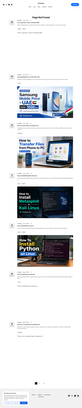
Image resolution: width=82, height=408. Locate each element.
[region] (15, 398)
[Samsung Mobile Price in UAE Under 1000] (45, 102)
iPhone (19, 28)
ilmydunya (41, 3)
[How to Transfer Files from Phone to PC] (45, 152)
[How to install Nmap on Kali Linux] (45, 301)
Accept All (24, 402)
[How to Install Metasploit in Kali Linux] (45, 202)
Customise (8, 402)
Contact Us (75, 4)
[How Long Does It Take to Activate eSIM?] (45, 50)
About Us (34, 394)
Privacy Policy (47, 394)
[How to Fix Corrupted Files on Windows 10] (45, 354)
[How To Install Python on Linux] (45, 251)
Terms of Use (41, 396)
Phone (24, 28)
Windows (20, 133)
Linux (19, 183)
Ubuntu (23, 183)
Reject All (16, 402)
